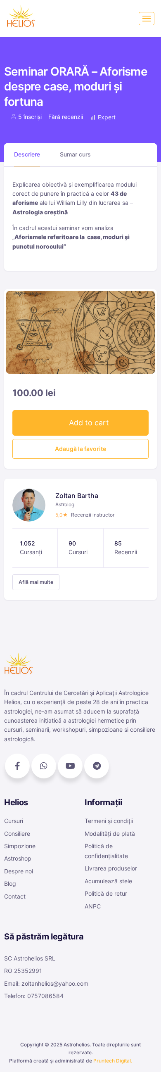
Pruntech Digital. (112, 1061)
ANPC (93, 906)
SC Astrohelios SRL (29, 958)
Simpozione (20, 845)
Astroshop (17, 858)
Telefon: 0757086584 (34, 995)
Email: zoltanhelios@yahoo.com (46, 983)
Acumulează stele (108, 881)
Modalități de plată (110, 833)
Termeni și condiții (109, 820)
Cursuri (13, 820)
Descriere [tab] (27, 154)
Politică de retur (106, 893)
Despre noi (18, 871)
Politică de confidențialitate (106, 850)
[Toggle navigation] (146, 18)
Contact (15, 896)
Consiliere (17, 833)
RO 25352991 (23, 970)
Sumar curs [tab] (75, 154)
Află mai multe (36, 582)
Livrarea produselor (111, 868)
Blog (10, 883)
